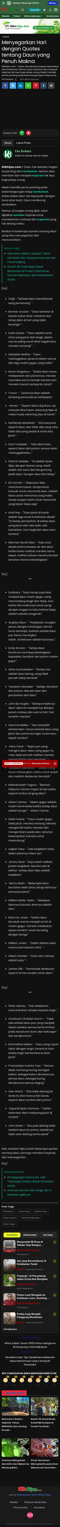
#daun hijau (24, 1211)
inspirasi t (38, 175)
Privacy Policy (21, 1507)
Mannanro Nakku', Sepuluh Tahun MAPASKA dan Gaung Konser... (14, 1424)
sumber (18, 215)
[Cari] (22, 10)
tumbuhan (30, 171)
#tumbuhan (8, 1211)
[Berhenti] (28, 132)
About (7, 142)
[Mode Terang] (44, 10)
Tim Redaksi (8, 79)
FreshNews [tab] (12, 1235)
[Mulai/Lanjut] (21, 132)
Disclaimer (39, 1507)
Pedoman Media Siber (35, 1502)
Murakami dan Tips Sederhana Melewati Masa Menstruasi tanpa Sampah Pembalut (30, 1360)
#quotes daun (41, 1211)
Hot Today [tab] (48, 1235)
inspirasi (43, 219)
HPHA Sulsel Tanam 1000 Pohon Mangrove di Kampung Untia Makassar (30, 1345)
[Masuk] (50, 10)
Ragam (6, 37)
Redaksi (14, 1502)
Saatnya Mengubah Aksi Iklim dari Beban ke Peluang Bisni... (15, 1464)
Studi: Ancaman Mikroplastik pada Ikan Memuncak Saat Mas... (44, 1464)
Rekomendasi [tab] (30, 1235)
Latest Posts (23, 142)
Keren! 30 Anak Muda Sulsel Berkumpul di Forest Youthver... (43, 1422)
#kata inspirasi (9, 1218)
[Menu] (55, 10)
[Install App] (30, 3)
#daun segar (9, 1224)
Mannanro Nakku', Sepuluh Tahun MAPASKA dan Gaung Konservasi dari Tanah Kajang (31, 258)
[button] (33, 16)
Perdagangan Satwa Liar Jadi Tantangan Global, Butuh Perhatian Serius (30, 1181)
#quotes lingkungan (31, 1218)
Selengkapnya (10, 1329)
